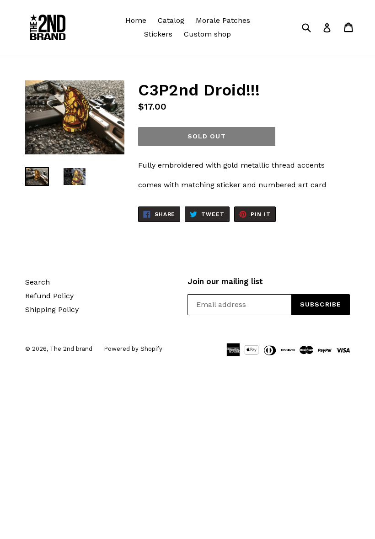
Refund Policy (49, 295)
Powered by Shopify (133, 348)
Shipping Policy (52, 309)
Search (37, 282)
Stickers (158, 34)
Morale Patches (223, 20)
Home (135, 20)
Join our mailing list (225, 281)
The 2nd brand (71, 348)
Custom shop (207, 34)
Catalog (171, 20)
